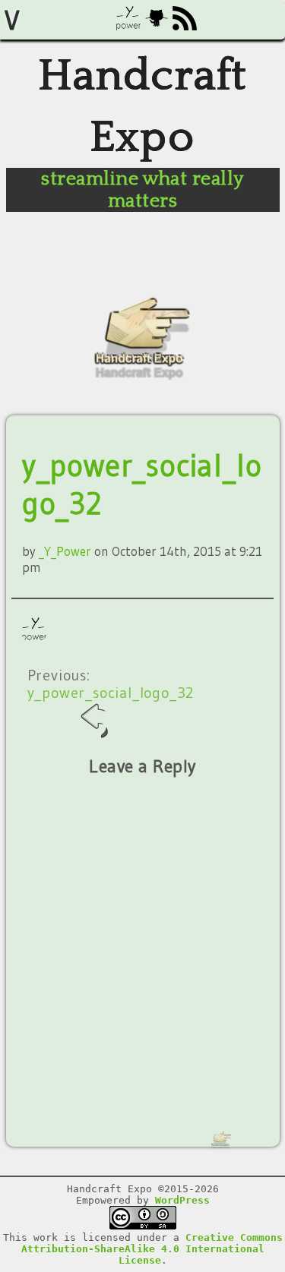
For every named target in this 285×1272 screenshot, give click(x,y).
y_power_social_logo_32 (111, 692)
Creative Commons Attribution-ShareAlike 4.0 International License (152, 1249)
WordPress (182, 1200)
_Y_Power (65, 551)
